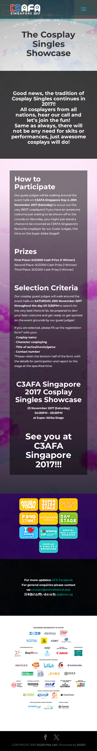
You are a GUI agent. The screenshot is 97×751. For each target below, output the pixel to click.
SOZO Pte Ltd (47, 745)
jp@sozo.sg (65, 594)
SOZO (81, 745)
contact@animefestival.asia (50, 589)
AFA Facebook (62, 580)
